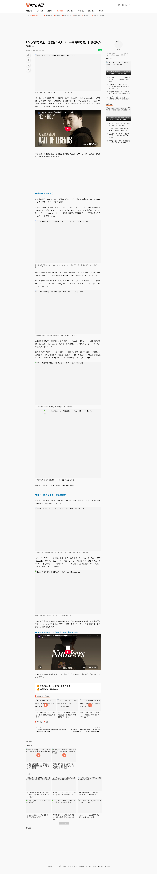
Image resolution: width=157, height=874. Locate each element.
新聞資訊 (50, 11)
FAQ (55, 866)
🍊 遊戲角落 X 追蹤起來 (47, 689)
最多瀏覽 (109, 104)
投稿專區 (91, 11)
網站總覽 (107, 866)
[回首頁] (35, 5)
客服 (58, 866)
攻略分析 (29, 11)
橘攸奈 (57, 16)
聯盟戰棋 (87, 16)
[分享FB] (28, 55)
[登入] (126, 5)
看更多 (64, 823)
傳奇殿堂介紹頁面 (44, 199)
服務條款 (70, 866)
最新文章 (109, 58)
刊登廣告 (50, 866)
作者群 (101, 11)
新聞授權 (64, 866)
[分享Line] (28, 60)
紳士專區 (70, 11)
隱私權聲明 (81, 866)
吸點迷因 (77, 16)
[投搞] (119, 5)
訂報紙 (94, 866)
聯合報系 (88, 866)
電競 (46, 722)
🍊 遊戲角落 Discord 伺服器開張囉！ (54, 685)
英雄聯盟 (49, 16)
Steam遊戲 (67, 16)
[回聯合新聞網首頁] (28, 5)
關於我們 (100, 866)
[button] (129, 5)
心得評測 (39, 11)
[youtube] (123, 5)
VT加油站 (81, 11)
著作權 (75, 866)
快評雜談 (60, 11)
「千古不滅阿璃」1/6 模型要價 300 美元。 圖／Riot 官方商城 (54, 480)
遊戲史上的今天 (98, 16)
